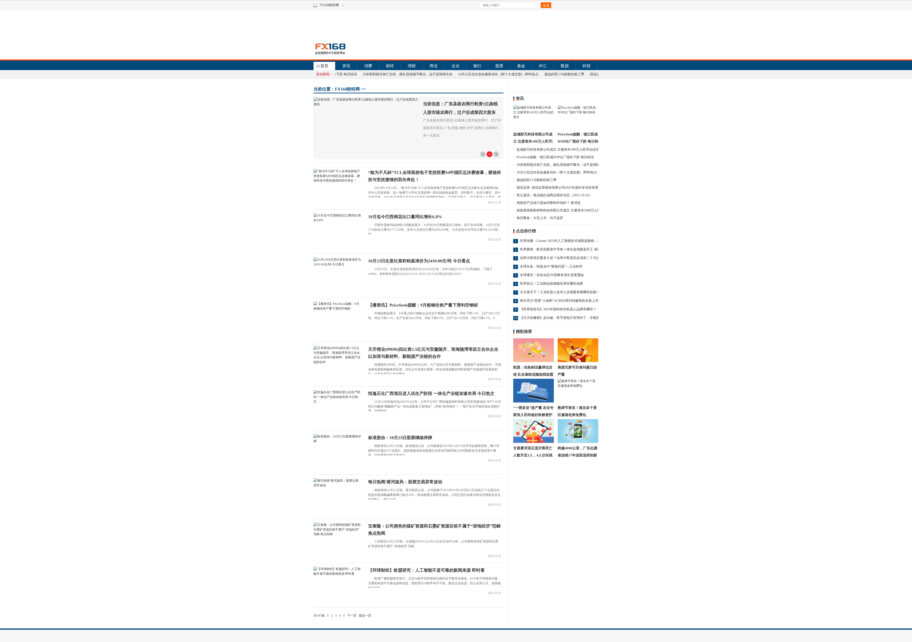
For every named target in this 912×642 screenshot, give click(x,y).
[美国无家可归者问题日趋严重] (578, 350)
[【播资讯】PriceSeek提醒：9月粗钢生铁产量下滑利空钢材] (337, 308)
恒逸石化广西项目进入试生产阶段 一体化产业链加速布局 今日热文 (431, 393)
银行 (477, 66)
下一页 (351, 615)
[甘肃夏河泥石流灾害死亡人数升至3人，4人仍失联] (533, 431)
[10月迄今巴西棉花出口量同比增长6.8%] (337, 220)
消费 (368, 66)
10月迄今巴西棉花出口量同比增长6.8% (405, 216)
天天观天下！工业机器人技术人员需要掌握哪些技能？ (560, 292)
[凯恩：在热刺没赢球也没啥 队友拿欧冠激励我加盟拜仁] (533, 350)
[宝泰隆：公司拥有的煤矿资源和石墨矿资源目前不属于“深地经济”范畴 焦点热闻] (337, 534)
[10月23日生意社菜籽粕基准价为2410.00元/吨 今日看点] (337, 264)
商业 (434, 66)
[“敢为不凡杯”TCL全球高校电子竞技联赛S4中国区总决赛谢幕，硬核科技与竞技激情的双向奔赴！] (337, 180)
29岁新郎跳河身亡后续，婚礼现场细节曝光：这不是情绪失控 (387, 74)
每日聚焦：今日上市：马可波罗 (540, 218)
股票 (499, 66)
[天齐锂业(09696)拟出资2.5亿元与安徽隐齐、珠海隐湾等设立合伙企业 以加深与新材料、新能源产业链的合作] (337, 362)
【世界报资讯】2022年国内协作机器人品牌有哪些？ (558, 309)
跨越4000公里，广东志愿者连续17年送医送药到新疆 (577, 455)
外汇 (543, 66)
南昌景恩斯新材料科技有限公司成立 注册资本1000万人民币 (560, 210)
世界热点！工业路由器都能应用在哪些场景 (551, 283)
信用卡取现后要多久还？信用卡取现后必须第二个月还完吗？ (565, 258)
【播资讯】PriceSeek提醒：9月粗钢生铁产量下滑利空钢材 (423, 305)
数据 (565, 66)
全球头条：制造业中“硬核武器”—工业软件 (551, 266)
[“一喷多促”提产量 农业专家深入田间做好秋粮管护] (533, 390)
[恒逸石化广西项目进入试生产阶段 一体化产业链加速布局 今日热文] (337, 401)
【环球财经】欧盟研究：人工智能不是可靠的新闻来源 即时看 (426, 570)
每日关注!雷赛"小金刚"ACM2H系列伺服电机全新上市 (559, 300)
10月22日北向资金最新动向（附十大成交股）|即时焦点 (478, 74)
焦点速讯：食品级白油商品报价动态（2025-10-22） (554, 195)
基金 (521, 66)
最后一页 (365, 615)
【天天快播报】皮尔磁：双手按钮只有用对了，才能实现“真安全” (568, 318)
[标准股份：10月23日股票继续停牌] (337, 441)
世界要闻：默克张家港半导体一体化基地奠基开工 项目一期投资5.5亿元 (572, 249)
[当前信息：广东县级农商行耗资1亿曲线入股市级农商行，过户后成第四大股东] (367, 128)
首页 (324, 66)
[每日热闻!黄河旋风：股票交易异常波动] (337, 485)
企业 (455, 66)
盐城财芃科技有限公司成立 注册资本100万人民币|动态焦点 (533, 141)
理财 (412, 66)
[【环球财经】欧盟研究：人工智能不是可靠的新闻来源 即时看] (337, 573)
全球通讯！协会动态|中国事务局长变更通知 (552, 275)
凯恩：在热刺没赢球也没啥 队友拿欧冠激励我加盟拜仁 (533, 374)
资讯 (346, 66)
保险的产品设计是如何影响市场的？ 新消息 (549, 203)
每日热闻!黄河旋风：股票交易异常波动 (405, 481)
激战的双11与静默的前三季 (544, 74)
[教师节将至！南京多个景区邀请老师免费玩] (578, 390)
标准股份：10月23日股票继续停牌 (400, 437)
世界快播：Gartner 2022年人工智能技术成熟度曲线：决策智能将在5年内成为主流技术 (583, 241)
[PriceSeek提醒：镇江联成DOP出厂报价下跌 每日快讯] (578, 117)
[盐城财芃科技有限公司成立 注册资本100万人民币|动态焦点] (533, 117)
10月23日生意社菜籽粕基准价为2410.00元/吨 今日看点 (419, 261)
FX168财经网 (329, 5)
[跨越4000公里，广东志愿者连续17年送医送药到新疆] (578, 431)
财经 (390, 66)
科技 (587, 66)
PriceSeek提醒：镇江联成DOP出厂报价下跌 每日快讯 (578, 141)
